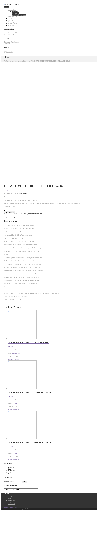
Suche (24, 481)
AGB (9, 472)
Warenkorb (11, 470)
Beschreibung (12, 217)
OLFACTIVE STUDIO (35, 214)
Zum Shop (15, 11)
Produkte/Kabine (13, 17)
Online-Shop (12, 10)
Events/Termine (12, 23)
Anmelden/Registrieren (19, 15)
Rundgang (11, 22)
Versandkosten (22, 194)
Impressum (11, 25)
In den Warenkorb (10, 212)
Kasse (9, 469)
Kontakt (10, 20)
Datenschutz (11, 474)
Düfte (25, 214)
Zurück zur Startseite (10, 507)
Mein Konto (15, 13)
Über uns (10, 18)
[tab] (51, 217)
